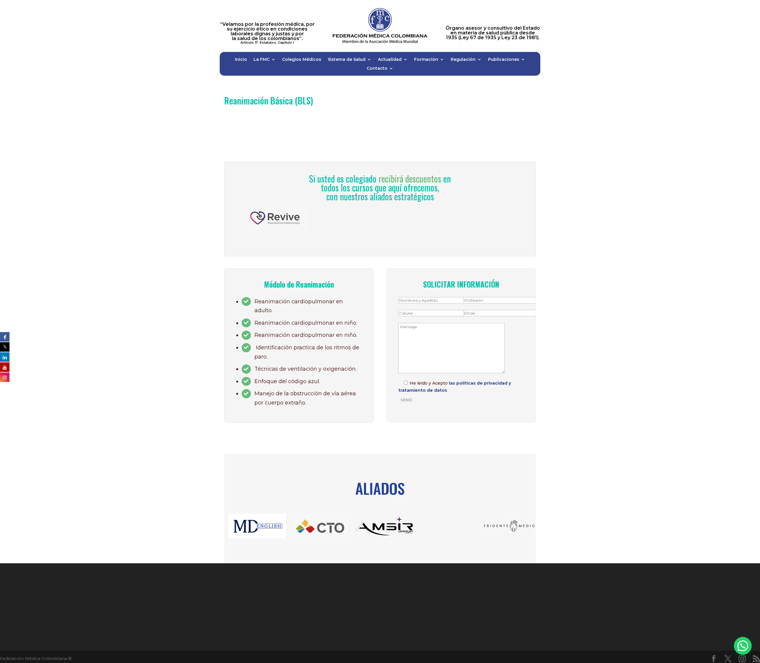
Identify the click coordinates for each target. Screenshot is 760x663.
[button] (743, 646)
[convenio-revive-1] (275, 206)
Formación (426, 59)
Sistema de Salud (346, 59)
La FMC (262, 59)
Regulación (463, 59)
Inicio (241, 59)
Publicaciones (503, 59)
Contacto (377, 68)
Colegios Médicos (301, 59)
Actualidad (390, 59)
